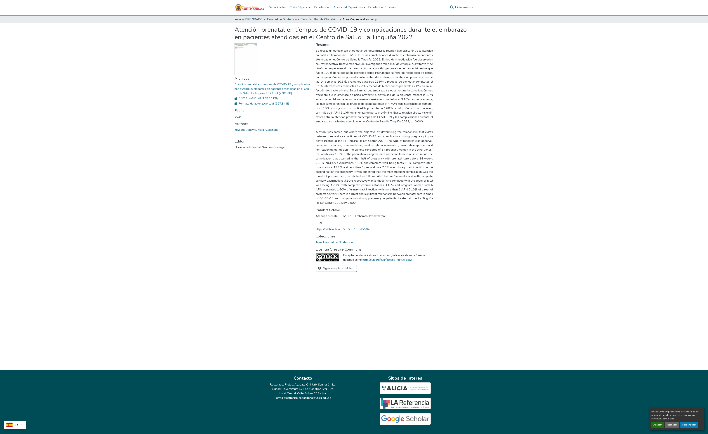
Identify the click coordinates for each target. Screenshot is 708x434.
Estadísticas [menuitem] (322, 7)
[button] (250, 7)
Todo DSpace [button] (299, 7)
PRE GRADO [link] (254, 19)
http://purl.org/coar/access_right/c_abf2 (387, 260)
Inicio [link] (238, 19)
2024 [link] (238, 117)
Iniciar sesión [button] (463, 7)
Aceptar (657, 424)
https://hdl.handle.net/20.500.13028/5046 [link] (344, 229)
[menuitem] (299, 7)
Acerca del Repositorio (348, 7)
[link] (273, 89)
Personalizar (689, 424)
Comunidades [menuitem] (277, 7)
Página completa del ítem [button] (337, 268)
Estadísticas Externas (382, 7)
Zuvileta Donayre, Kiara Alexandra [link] (256, 130)
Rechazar (672, 424)
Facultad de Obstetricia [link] (282, 19)
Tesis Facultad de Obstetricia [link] (319, 19)
